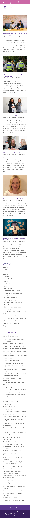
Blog (4, 326)
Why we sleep (7, 404)
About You (6, 267)
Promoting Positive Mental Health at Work (15, 355)
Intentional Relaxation (9, 435)
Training (5, 286)
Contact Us (7, 284)
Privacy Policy (14, 507)
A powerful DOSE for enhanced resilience (14, 432)
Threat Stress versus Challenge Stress (13, 500)
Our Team (7, 281)
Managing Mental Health (11, 300)
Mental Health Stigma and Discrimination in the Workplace (14, 239)
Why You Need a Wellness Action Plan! (13, 153)
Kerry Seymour (7, 36)
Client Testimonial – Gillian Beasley (14, 316)
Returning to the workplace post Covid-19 (14, 392)
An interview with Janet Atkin (12, 323)
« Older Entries (7, 263)
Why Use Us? (8, 279)
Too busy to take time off (10, 358)
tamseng (6, 200)
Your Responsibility (9, 272)
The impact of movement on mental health (15, 411)
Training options (8, 288)
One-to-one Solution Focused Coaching (15, 311)
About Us (5, 274)
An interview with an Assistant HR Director (14, 199)
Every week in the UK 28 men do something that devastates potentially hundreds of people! (13, 482)
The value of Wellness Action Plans (13, 360)
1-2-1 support (7, 309)
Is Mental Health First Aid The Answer (13, 414)
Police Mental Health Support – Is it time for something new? (14, 75)
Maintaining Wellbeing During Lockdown (14, 416)
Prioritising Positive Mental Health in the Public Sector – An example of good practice (14, 365)
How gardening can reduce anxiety (12, 387)
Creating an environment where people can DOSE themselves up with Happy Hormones (14, 446)
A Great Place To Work (9, 442)
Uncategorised (22, 36)
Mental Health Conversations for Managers (15, 399)
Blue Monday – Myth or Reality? (12, 450)
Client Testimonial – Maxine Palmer (14, 321)
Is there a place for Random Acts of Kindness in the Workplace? (15, 34)
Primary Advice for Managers (11, 406)
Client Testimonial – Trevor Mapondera (15, 318)
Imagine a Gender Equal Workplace (12, 116)
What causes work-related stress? (12, 491)
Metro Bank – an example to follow (13, 466)
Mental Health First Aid (10, 297)
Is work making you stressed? (11, 498)
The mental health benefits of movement (14, 389)
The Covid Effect (7, 409)
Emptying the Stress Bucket (10, 401)
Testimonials (6, 314)
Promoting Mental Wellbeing (12, 291)
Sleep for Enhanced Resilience (12, 307)
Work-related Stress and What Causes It (14, 469)
